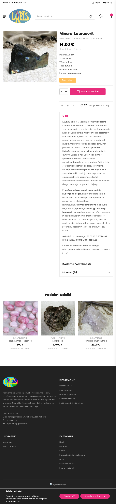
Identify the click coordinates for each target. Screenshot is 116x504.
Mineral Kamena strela (96, 340)
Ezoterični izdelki (67, 463)
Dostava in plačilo (67, 394)
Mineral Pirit (57, 340)
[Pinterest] (73, 106)
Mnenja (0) (69, 272)
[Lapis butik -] (20, 16)
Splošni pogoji (65, 390)
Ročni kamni (23, 338)
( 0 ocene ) (77, 49)
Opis (65, 116)
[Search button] (91, 16)
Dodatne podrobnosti (76, 264)
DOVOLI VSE (69, 496)
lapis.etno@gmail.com (17, 423)
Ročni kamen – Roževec (20, 340)
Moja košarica (9, 446)
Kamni (99, 38)
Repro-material (66, 468)
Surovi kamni (60, 338)
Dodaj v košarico (90, 91)
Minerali (63, 446)
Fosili (61, 459)
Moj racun (7, 442)
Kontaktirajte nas (67, 398)
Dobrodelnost (65, 385)
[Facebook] (62, 106)
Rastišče (98, 338)
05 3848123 (12, 420)
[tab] (86, 116)
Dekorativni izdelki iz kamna (72, 455)
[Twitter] (68, 106)
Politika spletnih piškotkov (71, 403)
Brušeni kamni (89, 38)
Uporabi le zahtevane (95, 496)
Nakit (61, 442)
